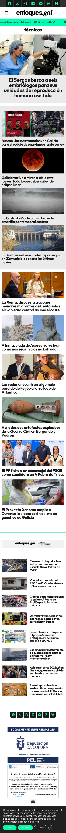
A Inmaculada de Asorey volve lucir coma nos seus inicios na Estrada (31, 347)
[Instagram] (25, 3)
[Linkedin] (33, 3)
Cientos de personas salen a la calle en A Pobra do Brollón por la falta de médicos (47, 601)
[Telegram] (40, 3)
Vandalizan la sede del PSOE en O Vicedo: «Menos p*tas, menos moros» (46, 583)
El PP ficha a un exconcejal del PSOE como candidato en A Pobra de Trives (33, 472)
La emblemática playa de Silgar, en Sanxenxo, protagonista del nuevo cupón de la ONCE (46, 636)
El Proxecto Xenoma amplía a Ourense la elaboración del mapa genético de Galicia (29, 513)
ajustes (35, 821)
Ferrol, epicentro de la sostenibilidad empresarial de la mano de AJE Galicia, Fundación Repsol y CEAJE (46, 689)
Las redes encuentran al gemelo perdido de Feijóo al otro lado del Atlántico (29, 388)
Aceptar (9, 827)
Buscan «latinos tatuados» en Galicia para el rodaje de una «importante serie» (33, 142)
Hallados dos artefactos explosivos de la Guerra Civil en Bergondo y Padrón (31, 431)
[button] (33, 801)
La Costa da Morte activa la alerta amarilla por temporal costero (28, 220)
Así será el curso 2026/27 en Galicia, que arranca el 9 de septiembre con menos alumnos (46, 672)
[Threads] (48, 3)
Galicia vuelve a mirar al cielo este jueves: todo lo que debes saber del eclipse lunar (28, 181)
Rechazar (25, 827)
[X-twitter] (17, 3)
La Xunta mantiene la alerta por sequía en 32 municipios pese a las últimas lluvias (31, 258)
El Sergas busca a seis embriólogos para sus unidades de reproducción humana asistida (33, 88)
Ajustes (40, 827)
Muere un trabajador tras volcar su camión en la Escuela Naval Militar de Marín (45, 565)
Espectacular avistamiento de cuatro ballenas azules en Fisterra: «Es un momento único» (47, 654)
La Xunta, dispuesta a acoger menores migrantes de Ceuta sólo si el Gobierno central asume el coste (31, 306)
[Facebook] (9, 3)
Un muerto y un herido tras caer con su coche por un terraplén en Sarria (46, 618)
